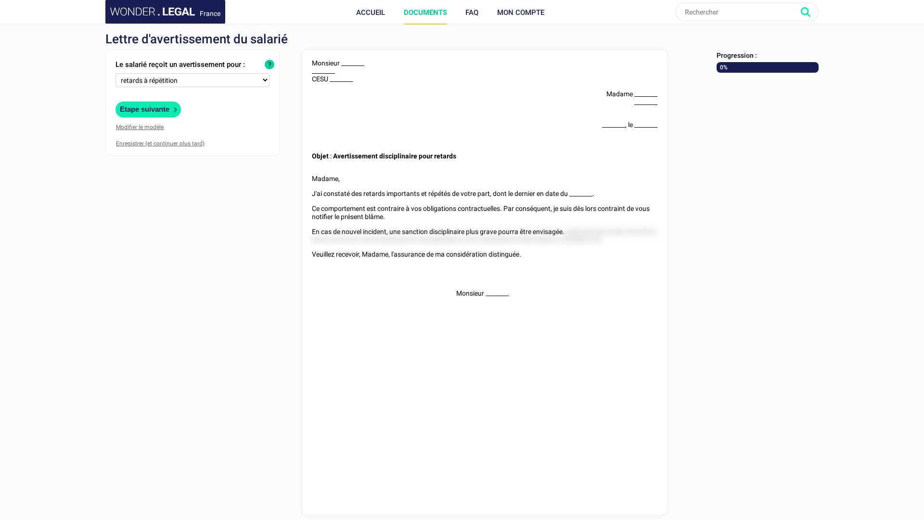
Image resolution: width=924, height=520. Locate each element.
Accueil (370, 12)
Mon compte (520, 12)
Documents (425, 12)
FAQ (471, 12)
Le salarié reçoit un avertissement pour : (180, 64)
